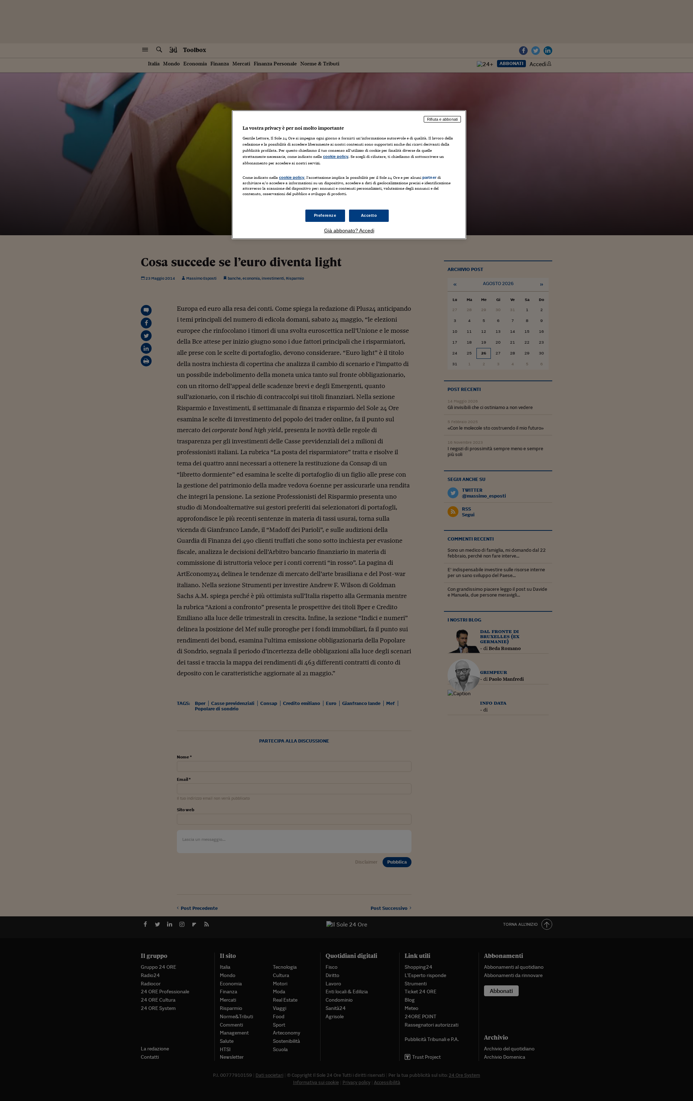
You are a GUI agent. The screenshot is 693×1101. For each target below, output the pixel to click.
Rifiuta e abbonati (442, 119)
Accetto (369, 215)
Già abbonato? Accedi (349, 230)
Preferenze (325, 215)
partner (429, 177)
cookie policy (335, 156)
